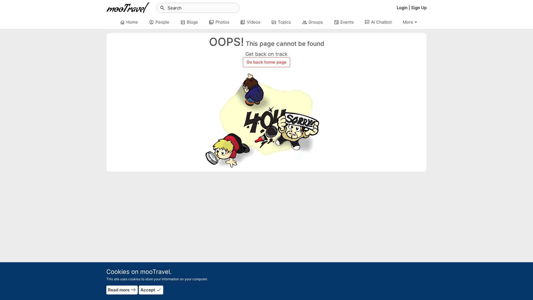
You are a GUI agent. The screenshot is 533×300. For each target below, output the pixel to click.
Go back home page (266, 62)
